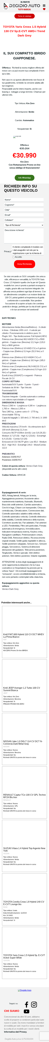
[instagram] (34, 1004)
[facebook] (26, 1004)
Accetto (18, 257)
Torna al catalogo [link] (24, 16)
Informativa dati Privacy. (15, 1032)
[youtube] (26, 1011)
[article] (24, 632)
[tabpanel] (26, 2)
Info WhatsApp (24, 178)
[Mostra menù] (44, 6)
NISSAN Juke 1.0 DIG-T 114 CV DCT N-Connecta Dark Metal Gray (22, 742)
